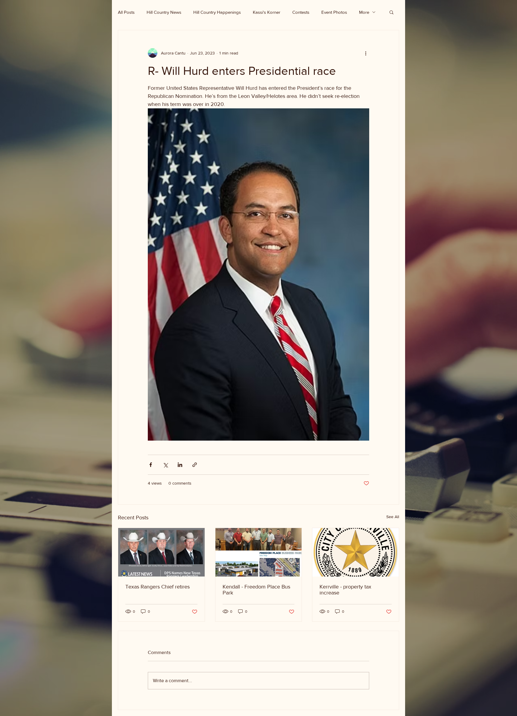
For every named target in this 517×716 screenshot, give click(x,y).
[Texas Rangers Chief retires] (161, 552)
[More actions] (365, 53)
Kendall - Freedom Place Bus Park (256, 590)
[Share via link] (194, 465)
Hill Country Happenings (217, 12)
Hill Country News (164, 12)
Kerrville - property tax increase (345, 590)
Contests (300, 12)
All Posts (126, 12)
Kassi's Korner (266, 12)
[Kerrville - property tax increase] (355, 552)
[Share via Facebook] (150, 465)
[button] (391, 12)
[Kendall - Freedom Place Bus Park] (258, 552)
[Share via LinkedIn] (180, 465)
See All (392, 516)
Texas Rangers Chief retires (157, 587)
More (364, 12)
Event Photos (334, 12)
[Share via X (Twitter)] (165, 465)
